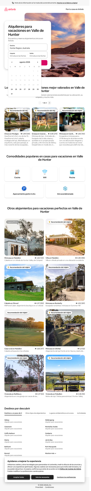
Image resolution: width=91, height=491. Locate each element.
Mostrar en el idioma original (67, 3)
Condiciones (49, 487)
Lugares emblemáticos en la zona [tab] (61, 413)
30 (38, 89)
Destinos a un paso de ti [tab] (13, 413)
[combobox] (28, 48)
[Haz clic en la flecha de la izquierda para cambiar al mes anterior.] (12, 62)
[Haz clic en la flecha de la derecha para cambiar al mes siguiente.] (37, 62)
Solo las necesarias (42, 477)
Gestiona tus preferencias (66, 477)
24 (12, 89)
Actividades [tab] (81, 413)
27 (25, 89)
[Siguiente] (49, 103)
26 (20, 89)
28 (29, 89)
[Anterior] (40, 103)
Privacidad (39, 487)
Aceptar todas (18, 477)
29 (33, 89)
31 (12, 94)
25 (16, 89)
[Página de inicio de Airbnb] (10, 9)
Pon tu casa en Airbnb (75, 9)
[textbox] (18, 56)
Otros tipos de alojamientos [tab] (35, 413)
